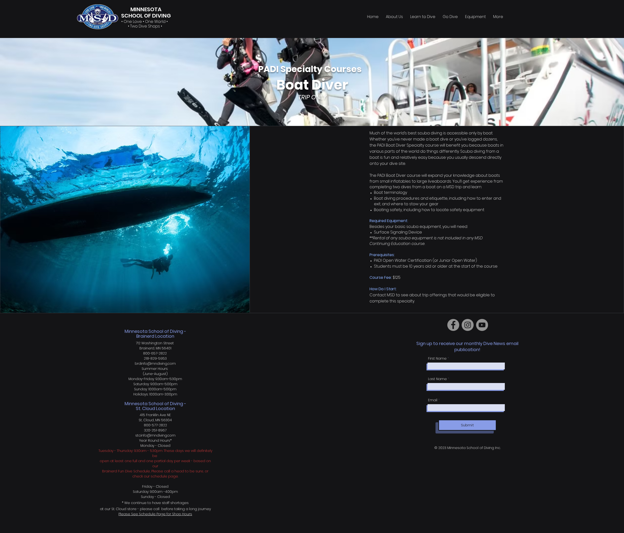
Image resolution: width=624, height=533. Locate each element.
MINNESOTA (145, 9)
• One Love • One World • (145, 21)
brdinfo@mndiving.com (155, 363)
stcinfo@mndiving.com (155, 435)
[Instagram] (468, 325)
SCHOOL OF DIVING (146, 15)
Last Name (437, 379)
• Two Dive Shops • (145, 26)
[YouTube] (482, 325)
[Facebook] (453, 325)
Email (432, 400)
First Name (437, 358)
